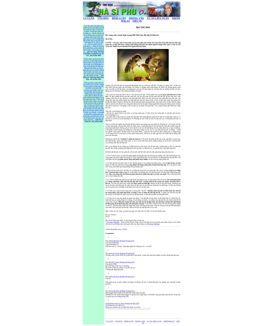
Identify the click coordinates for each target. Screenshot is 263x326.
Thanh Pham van (111, 303)
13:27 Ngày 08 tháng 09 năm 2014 (123, 253)
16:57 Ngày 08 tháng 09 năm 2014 (123, 262)
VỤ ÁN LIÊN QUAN (158, 18)
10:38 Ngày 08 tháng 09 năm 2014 (123, 241)
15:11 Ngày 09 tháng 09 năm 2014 (128, 303)
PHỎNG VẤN (136, 18)
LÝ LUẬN (88, 18)
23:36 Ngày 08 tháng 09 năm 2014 (123, 291)
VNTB (124, 229)
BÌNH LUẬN (119, 18)
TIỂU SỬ (137, 21)
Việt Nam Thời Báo (113, 222)
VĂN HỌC (103, 18)
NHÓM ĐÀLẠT (169, 321)
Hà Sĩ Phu (114, 229)
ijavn (119, 229)
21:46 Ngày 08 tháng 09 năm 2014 (123, 276)
